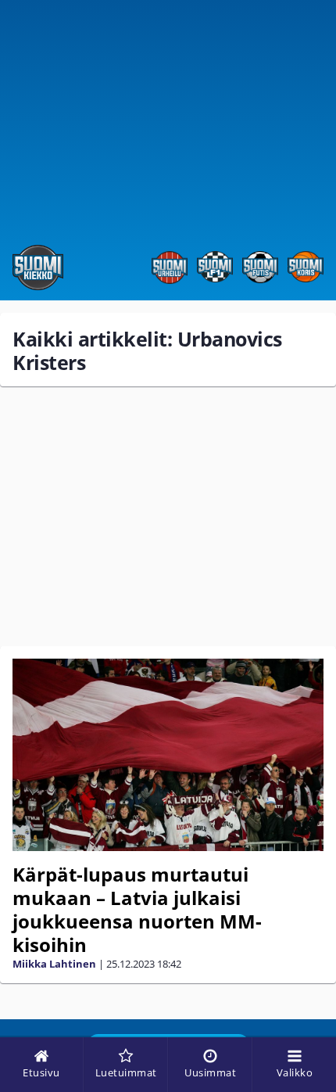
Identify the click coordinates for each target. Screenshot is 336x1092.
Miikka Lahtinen (54, 964)
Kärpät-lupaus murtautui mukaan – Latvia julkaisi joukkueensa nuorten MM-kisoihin (137, 909)
